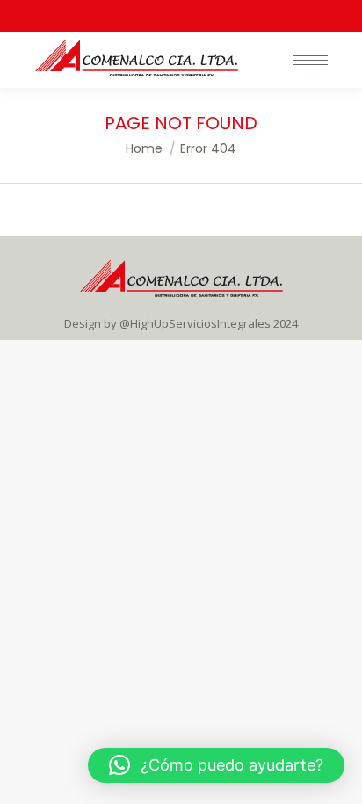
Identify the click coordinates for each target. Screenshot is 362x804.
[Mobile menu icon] (310, 60)
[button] (216, 765)
